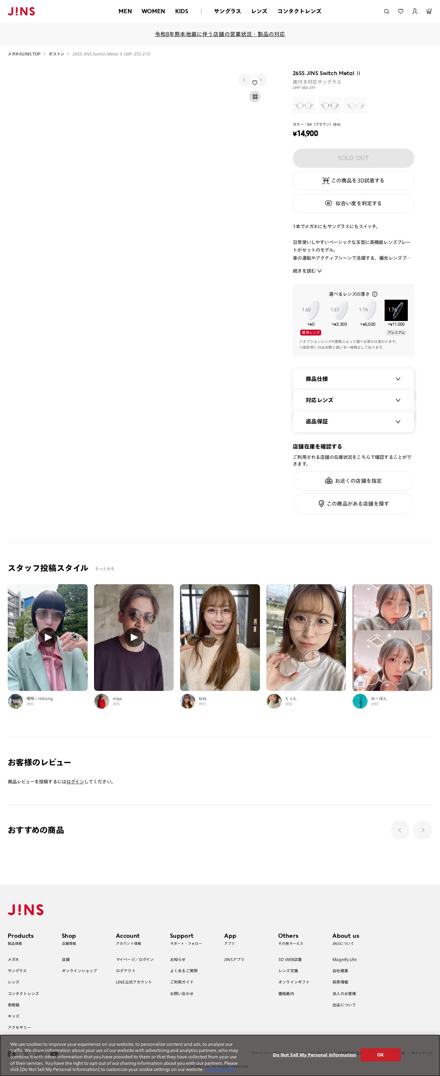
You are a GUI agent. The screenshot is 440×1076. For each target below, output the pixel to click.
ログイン (75, 781)
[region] (220, 1055)
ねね (202, 698)
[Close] (430, 1054)
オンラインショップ (79, 971)
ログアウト (126, 971)
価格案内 (286, 993)
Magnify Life (344, 959)
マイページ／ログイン (135, 959)
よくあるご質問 (183, 971)
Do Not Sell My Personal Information (315, 1055)
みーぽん (379, 698)
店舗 (66, 959)
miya (117, 698)
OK (380, 1055)
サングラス (227, 11)
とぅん (291, 698)
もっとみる (105, 568)
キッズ (13, 1016)
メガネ (13, 959)
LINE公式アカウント (134, 982)
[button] (422, 830)
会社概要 (340, 971)
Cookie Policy (220, 1069)
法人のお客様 (344, 993)
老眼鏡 (13, 1005)
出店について (344, 1005)
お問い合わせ (182, 993)
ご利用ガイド (182, 982)
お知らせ (178, 959)
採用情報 (340, 982)
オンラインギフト (294, 982)
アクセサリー (19, 1027)
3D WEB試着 (290, 959)
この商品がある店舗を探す (358, 503)
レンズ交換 (288, 971)
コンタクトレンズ (299, 11)
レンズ (259, 11)
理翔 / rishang (39, 698)
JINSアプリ (234, 959)
